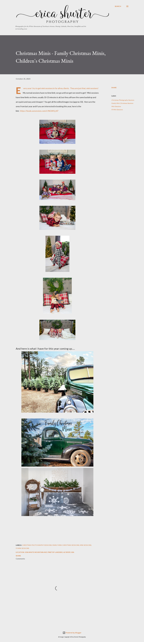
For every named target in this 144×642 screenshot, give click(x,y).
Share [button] (114, 88)
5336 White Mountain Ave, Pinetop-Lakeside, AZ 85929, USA (49, 552)
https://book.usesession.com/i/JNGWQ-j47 (39, 111)
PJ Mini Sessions (117, 110)
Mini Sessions (116, 106)
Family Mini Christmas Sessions (122, 103)
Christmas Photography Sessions (122, 100)
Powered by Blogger (73, 633)
